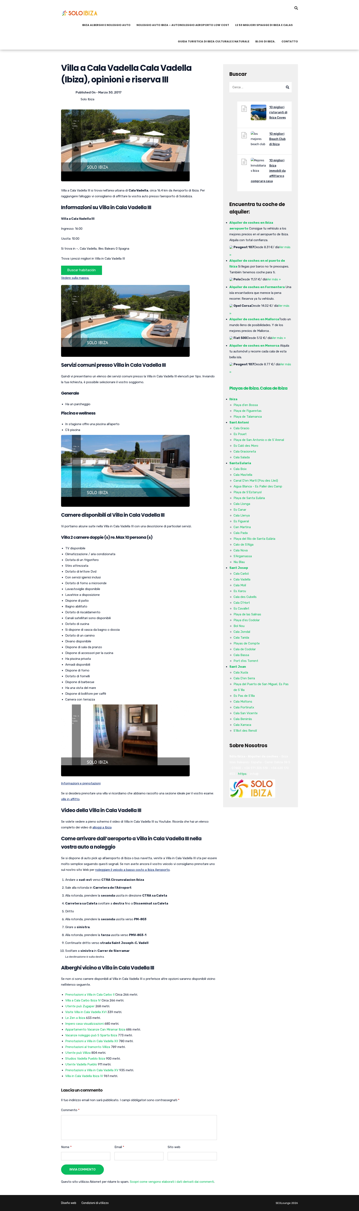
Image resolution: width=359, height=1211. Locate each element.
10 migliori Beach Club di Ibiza (277, 139)
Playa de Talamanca (248, 416)
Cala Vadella (242, 579)
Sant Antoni (239, 422)
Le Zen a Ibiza (75, 1018)
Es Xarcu (240, 591)
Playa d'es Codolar (247, 620)
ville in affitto (70, 799)
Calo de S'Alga (243, 544)
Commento (70, 1110)
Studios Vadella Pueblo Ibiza (85, 1058)
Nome (66, 1147)
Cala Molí (240, 585)
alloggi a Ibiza (102, 827)
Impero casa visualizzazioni (84, 1024)
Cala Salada (242, 457)
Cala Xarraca (242, 725)
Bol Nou (239, 626)
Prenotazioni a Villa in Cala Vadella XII (91, 1041)
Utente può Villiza (78, 1053)
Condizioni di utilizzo (95, 1203)
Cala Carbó (241, 573)
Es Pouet (240, 434)
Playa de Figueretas (248, 411)
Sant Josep (238, 568)
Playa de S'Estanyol (248, 492)
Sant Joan (237, 667)
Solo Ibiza (87, 99)
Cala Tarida (241, 637)
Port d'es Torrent (246, 661)
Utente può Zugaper (80, 1006)
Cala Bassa (241, 655)
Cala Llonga (242, 504)
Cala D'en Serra (244, 678)
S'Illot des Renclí (245, 730)
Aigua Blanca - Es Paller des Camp (258, 486)
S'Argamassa (243, 556)
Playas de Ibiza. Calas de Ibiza (258, 388)
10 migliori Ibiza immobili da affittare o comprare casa (268, 171)
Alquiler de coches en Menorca (254, 345)
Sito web (174, 1147)
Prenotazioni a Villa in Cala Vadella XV (91, 1070)
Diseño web (68, 1203)
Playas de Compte (247, 643)
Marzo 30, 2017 (110, 92)
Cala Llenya (242, 515)
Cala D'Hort (242, 603)
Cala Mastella (243, 475)
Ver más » (274, 279)
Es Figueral (241, 521)
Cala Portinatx (244, 707)
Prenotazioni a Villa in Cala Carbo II (89, 994)
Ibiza (233, 399)
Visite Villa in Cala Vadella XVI (86, 1012)
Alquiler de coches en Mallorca (254, 319)
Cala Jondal (242, 632)
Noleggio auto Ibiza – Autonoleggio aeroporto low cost (182, 25)
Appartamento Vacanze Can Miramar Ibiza (95, 1029)
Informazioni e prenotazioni (81, 783)
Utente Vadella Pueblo (81, 1064)
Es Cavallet (241, 608)
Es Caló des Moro (246, 446)
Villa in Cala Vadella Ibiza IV (84, 1076)
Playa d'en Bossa (246, 405)
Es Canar (240, 510)
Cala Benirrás (243, 719)
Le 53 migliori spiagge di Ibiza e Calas (264, 25)
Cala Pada (241, 533)
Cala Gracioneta (245, 451)
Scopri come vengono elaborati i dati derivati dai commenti (172, 1182)
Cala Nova (241, 550)
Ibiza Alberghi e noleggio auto (106, 25)
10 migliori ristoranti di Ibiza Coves (278, 112)
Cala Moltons (243, 701)
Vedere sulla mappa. (75, 278)
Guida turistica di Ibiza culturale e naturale (213, 41)
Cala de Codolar (245, 649)
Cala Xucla (241, 672)
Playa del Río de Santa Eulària (254, 539)
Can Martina (242, 527)
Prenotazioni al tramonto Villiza (87, 1047)
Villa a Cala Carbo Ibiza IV (83, 1000)
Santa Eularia (240, 463)
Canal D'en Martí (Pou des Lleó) (256, 480)
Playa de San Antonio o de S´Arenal (259, 440)
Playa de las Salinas (247, 614)
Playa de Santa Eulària (249, 498)
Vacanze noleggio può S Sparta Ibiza (91, 1035)
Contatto (290, 41)
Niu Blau (239, 562)
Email (119, 1147)
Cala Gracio (241, 428)
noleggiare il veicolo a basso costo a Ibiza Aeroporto (132, 870)
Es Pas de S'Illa (244, 696)
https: (242, 774)
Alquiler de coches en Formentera (257, 287)
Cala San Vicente (246, 713)
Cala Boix (240, 469)
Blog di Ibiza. (265, 41)
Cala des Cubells (245, 597)
